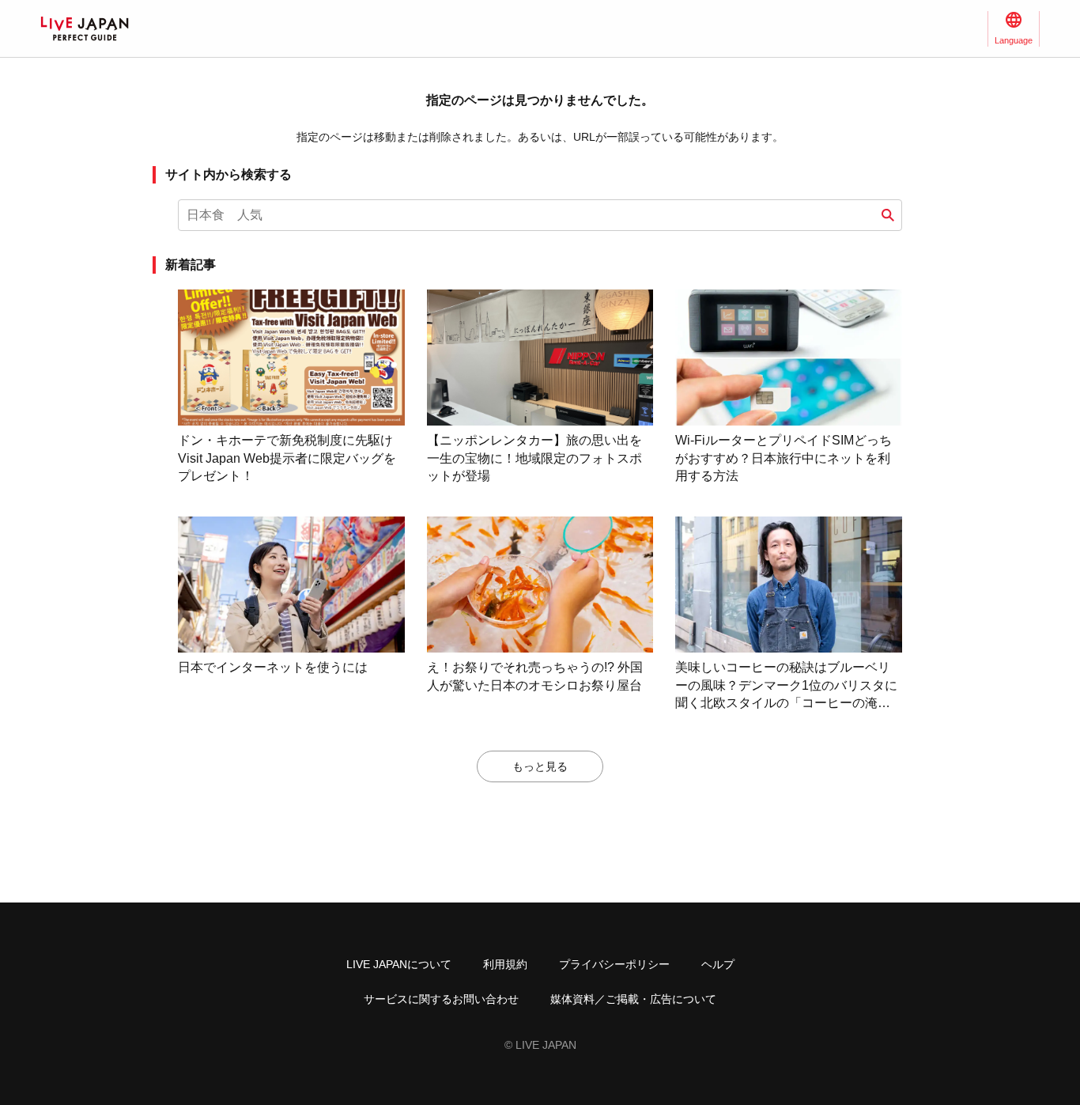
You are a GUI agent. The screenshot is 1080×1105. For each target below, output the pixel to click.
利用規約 (505, 964)
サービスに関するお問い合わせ (441, 999)
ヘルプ (717, 964)
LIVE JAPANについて (398, 964)
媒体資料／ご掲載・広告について (633, 999)
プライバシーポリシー (614, 964)
